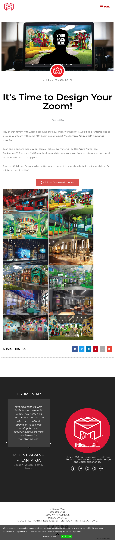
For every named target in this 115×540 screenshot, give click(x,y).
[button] (75, 349)
